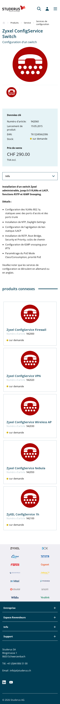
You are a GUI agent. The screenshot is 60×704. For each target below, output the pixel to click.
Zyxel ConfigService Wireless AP (29, 422)
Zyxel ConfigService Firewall (26, 330)
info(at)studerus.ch (20, 670)
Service (27, 22)
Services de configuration (42, 23)
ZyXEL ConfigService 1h (23, 514)
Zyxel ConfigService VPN (24, 376)
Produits (14, 22)
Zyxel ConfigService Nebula (26, 468)
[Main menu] (54, 9)
